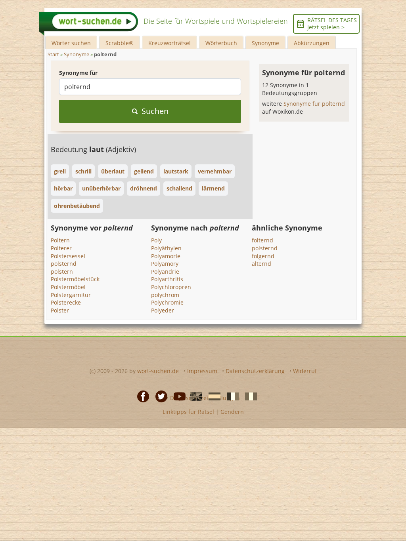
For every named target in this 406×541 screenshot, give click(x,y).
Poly (156, 240)
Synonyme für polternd (314, 103)
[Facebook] (140, 395)
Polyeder (162, 310)
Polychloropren (171, 287)
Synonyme (265, 43)
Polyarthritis (167, 279)
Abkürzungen (311, 43)
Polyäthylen (166, 248)
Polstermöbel (68, 287)
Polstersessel (68, 256)
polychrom (165, 295)
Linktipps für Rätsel (188, 411)
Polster (60, 310)
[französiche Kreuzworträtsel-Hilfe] (230, 395)
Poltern (60, 240)
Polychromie (167, 302)
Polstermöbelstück (75, 279)
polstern (62, 271)
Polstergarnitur (71, 295)
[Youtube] (177, 395)
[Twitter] (159, 395)
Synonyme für (78, 72)
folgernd (263, 256)
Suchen (155, 111)
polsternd (64, 263)
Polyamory (164, 263)
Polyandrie (165, 271)
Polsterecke (66, 302)
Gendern (232, 411)
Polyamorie (165, 256)
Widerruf (305, 371)
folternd (262, 240)
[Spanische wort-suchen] (212, 395)
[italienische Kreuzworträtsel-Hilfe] (248, 395)
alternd (261, 263)
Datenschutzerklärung (255, 371)
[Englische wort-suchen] (194, 395)
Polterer (61, 248)
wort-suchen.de (158, 371)
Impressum (202, 371)
